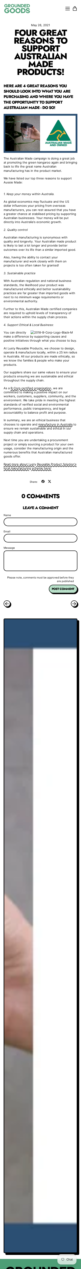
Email (7, 531)
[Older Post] (7, 603)
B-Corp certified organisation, (31, 388)
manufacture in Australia (55, 424)
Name (7, 515)
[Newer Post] (74, 603)
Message (9, 547)
